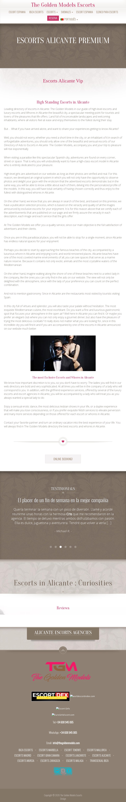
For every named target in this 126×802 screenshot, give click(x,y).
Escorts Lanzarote (76, 755)
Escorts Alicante (101, 755)
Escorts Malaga (75, 761)
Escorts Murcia (26, 761)
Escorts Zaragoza (50, 761)
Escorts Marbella (48, 750)
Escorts (51, 12)
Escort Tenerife (72, 750)
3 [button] (60, 547)
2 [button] (55, 547)
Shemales (66, 12)
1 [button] (50, 547)
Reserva (53, 18)
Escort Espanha (17, 12)
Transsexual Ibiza (99, 761)
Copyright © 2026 (52, 795)
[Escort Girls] (63, 708)
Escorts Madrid (22, 755)
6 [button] (75, 547)
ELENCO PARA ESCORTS (107, 12)
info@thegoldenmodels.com (66, 743)
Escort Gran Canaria (48, 755)
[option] (63, 517)
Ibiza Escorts (36, 12)
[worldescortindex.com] (82, 696)
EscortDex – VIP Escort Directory (51, 697)
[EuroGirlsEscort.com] (63, 714)
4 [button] (65, 547)
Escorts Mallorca (97, 750)
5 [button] (70, 547)
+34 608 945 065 (65, 722)
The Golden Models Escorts (63, 5)
